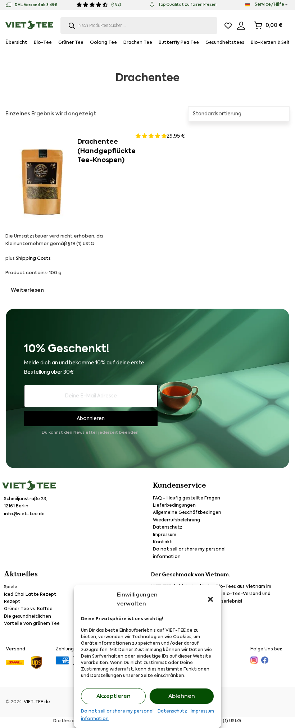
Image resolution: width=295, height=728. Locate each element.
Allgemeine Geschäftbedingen (187, 513)
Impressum (202, 711)
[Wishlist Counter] (228, 25)
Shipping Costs (33, 258)
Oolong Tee (103, 43)
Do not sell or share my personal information (117, 715)
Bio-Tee (43, 43)
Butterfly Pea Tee (179, 43)
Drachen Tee (137, 43)
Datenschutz (172, 711)
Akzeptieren (113, 696)
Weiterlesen (27, 290)
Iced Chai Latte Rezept (30, 595)
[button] (210, 599)
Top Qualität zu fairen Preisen (187, 4)
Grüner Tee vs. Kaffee (28, 609)
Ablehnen (181, 696)
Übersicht (16, 43)
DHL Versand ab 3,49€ (36, 5)
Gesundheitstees (224, 43)
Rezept (12, 602)
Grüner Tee (70, 43)
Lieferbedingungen (174, 505)
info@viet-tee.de (24, 514)
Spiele (10, 587)
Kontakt (162, 542)
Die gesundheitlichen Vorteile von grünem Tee (32, 620)
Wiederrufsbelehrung (176, 520)
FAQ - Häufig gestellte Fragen (186, 498)
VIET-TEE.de (37, 702)
